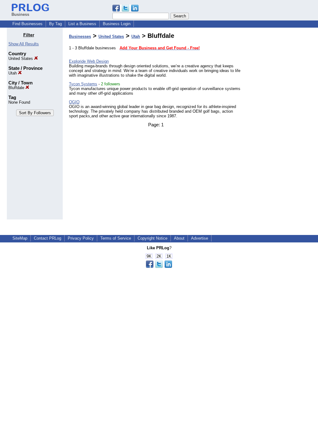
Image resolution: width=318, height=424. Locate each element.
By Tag (55, 23)
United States (21, 58)
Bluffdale (16, 87)
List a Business (82, 23)
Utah (13, 73)
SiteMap (19, 238)
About (179, 238)
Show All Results (23, 44)
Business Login (116, 23)
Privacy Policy (81, 238)
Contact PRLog (47, 238)
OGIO (74, 102)
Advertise (199, 238)
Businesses (80, 36)
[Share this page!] (125, 10)
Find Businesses (27, 23)
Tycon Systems (83, 84)
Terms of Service (115, 238)
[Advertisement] (279, 125)
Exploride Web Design (89, 61)
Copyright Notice (152, 238)
